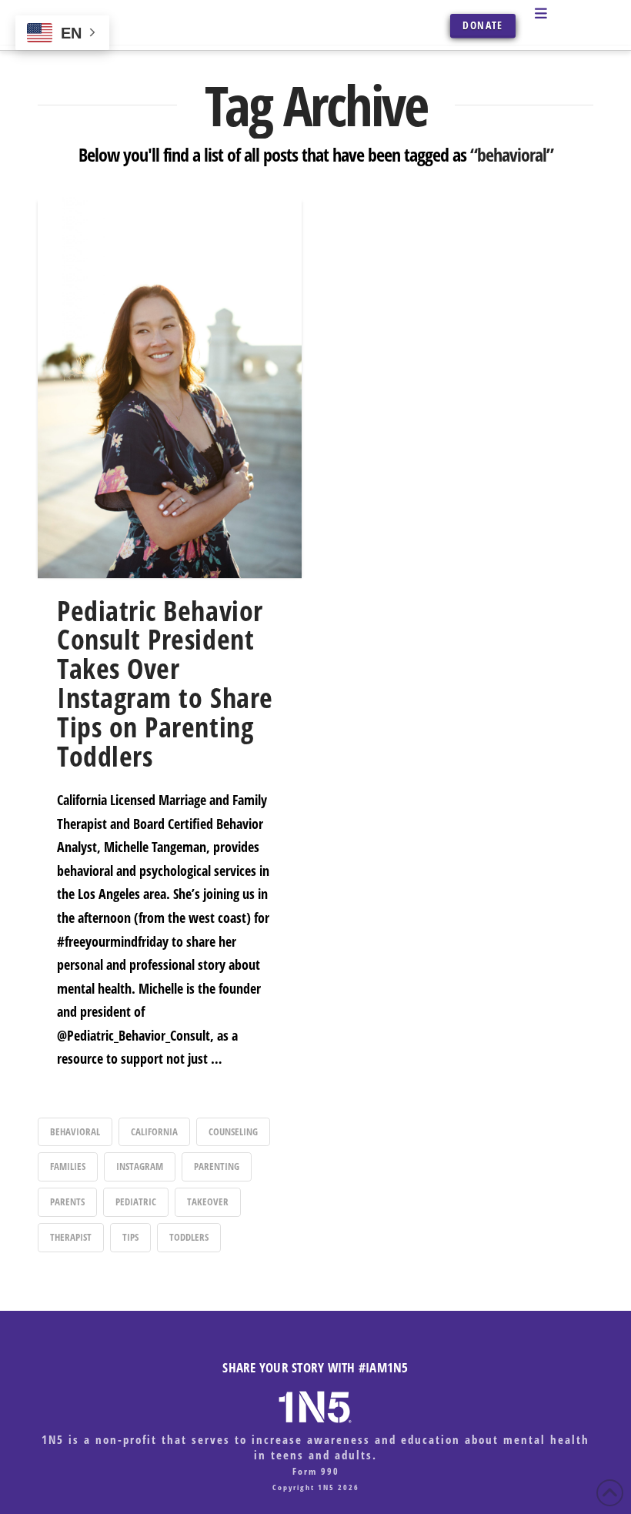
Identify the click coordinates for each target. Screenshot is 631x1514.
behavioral (75, 1131)
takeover (208, 1201)
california (154, 1131)
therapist (71, 1237)
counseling (233, 1131)
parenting (216, 1166)
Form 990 (315, 1471)
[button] (559, 13)
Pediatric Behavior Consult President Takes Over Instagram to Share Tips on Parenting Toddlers (165, 683)
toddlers (189, 1237)
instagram (139, 1166)
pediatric (135, 1201)
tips (130, 1237)
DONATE (482, 25)
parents (67, 1201)
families (67, 1166)
